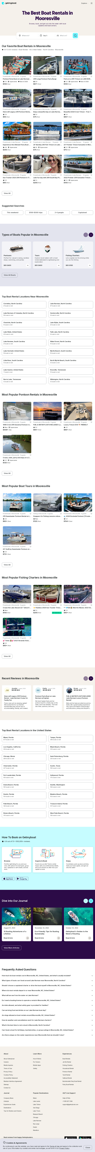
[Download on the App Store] (8, 879)
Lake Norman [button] (37, 1120)
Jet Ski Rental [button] (67, 1062)
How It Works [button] (37, 1058)
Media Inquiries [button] (8, 1065)
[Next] (91, 235)
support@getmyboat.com (70, 1104)
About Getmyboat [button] (9, 1058)
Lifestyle (6, 1101)
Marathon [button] (36, 1130)
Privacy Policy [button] (64, 1148)
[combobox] (27, 35)
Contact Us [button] (7, 1088)
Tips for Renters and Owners (12, 1111)
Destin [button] (35, 1127)
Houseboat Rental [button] (68, 1068)
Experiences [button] (67, 1054)
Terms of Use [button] (54, 1146)
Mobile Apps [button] (37, 1065)
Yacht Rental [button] (66, 1075)
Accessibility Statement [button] (11, 1078)
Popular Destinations (40, 1093)
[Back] (85, 235)
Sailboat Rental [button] (67, 1078)
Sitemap (6, 1084)
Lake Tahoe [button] (36, 1104)
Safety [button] (35, 1068)
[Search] (75, 35)
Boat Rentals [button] (66, 1058)
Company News (8, 1098)
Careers (6, 1062)
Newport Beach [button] (38, 1114)
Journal (6, 1093)
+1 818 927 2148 (67, 1101)
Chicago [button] (35, 1117)
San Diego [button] (36, 1107)
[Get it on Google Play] (22, 879)
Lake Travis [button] (36, 1111)
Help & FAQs (66, 1098)
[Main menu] (91, 3)
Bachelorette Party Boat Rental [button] (72, 1081)
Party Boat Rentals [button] (68, 1084)
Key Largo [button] (36, 1124)
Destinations (7, 1107)
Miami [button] (35, 1098)
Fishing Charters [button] (67, 1065)
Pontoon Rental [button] (67, 1071)
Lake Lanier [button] (36, 1101)
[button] (23, 50)
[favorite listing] (30, 76)
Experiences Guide (9, 1104)
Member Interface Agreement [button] (13, 1081)
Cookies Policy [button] (8, 1075)
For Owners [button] (36, 1062)
